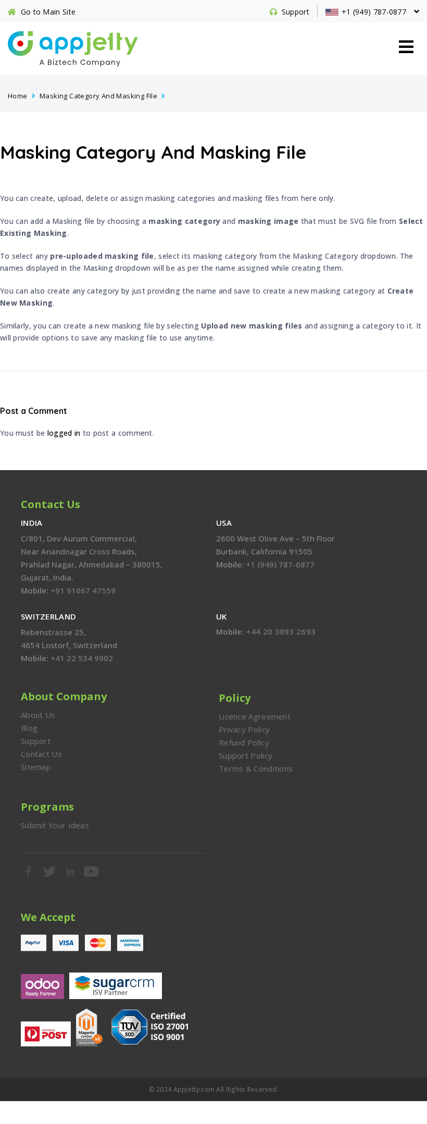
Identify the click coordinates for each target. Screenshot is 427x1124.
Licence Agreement (255, 716)
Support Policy (245, 755)
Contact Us (41, 754)
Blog (29, 728)
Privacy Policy (244, 729)
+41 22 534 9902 (82, 658)
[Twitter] (49, 871)
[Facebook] (28, 871)
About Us (38, 715)
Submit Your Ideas (55, 825)
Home (18, 95)
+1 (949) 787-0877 (280, 564)
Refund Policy (244, 742)
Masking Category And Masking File (98, 95)
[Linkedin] (71, 871)
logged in (64, 433)
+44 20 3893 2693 (281, 631)
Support (36, 741)
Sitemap (36, 767)
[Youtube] (91, 871)
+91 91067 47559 (83, 590)
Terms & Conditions (256, 768)
